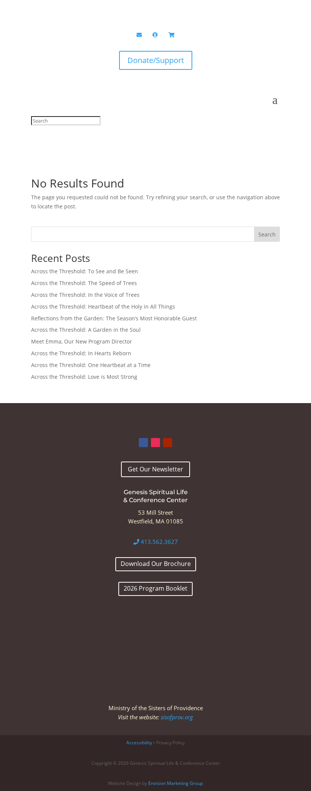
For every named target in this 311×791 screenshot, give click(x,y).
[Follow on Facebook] (143, 442)
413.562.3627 (158, 541)
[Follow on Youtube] (167, 442)
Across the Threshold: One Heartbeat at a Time (91, 365)
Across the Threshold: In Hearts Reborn (81, 353)
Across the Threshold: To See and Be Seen (84, 271)
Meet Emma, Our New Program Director (81, 341)
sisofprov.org (177, 717)
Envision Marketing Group (175, 783)
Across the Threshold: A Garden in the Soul (86, 329)
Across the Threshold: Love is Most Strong (84, 376)
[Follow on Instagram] (155, 442)
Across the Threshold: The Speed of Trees (84, 283)
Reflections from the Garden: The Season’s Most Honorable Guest (114, 318)
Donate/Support (155, 60)
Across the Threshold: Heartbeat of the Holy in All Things (103, 306)
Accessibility (139, 742)
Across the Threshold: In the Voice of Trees (85, 294)
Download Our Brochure (156, 563)
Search (267, 234)
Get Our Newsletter (155, 469)
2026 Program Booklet (155, 588)
